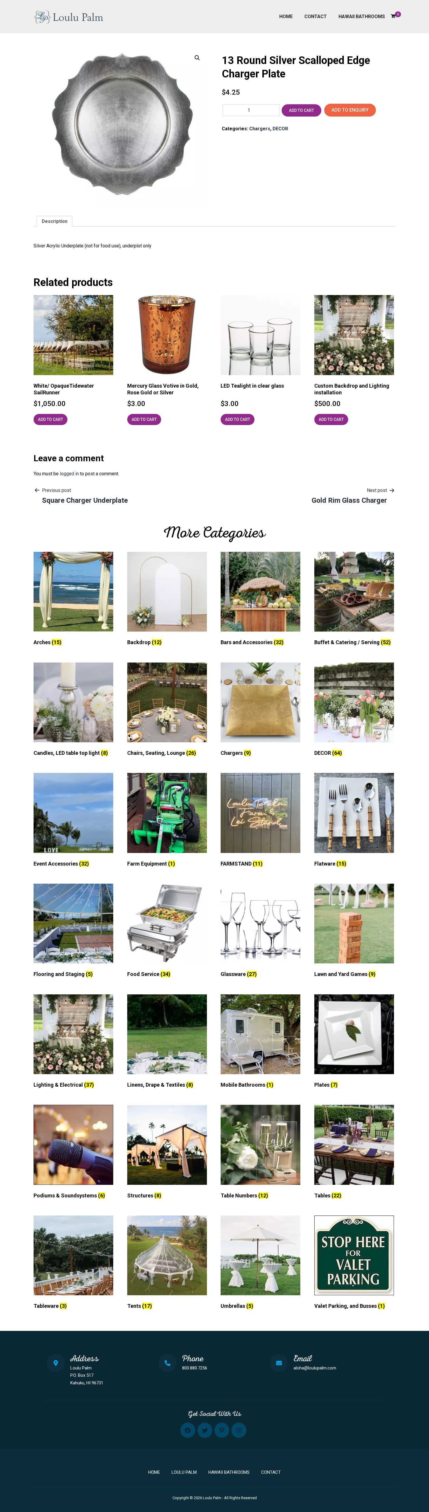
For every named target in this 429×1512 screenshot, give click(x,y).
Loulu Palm (184, 1472)
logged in (69, 473)
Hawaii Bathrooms (362, 16)
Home (286, 16)
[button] (197, 58)
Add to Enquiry (350, 110)
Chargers (259, 128)
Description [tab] (54, 221)
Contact (315, 16)
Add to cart (301, 110)
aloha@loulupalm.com (315, 1368)
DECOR (280, 128)
